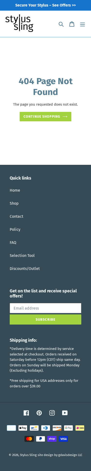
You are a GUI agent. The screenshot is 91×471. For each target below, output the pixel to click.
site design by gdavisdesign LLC (60, 455)
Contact (16, 216)
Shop (14, 203)
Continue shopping (42, 117)
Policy (15, 229)
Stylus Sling (28, 455)
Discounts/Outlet (25, 268)
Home (15, 190)
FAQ (13, 242)
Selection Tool (22, 255)
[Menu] (82, 24)
